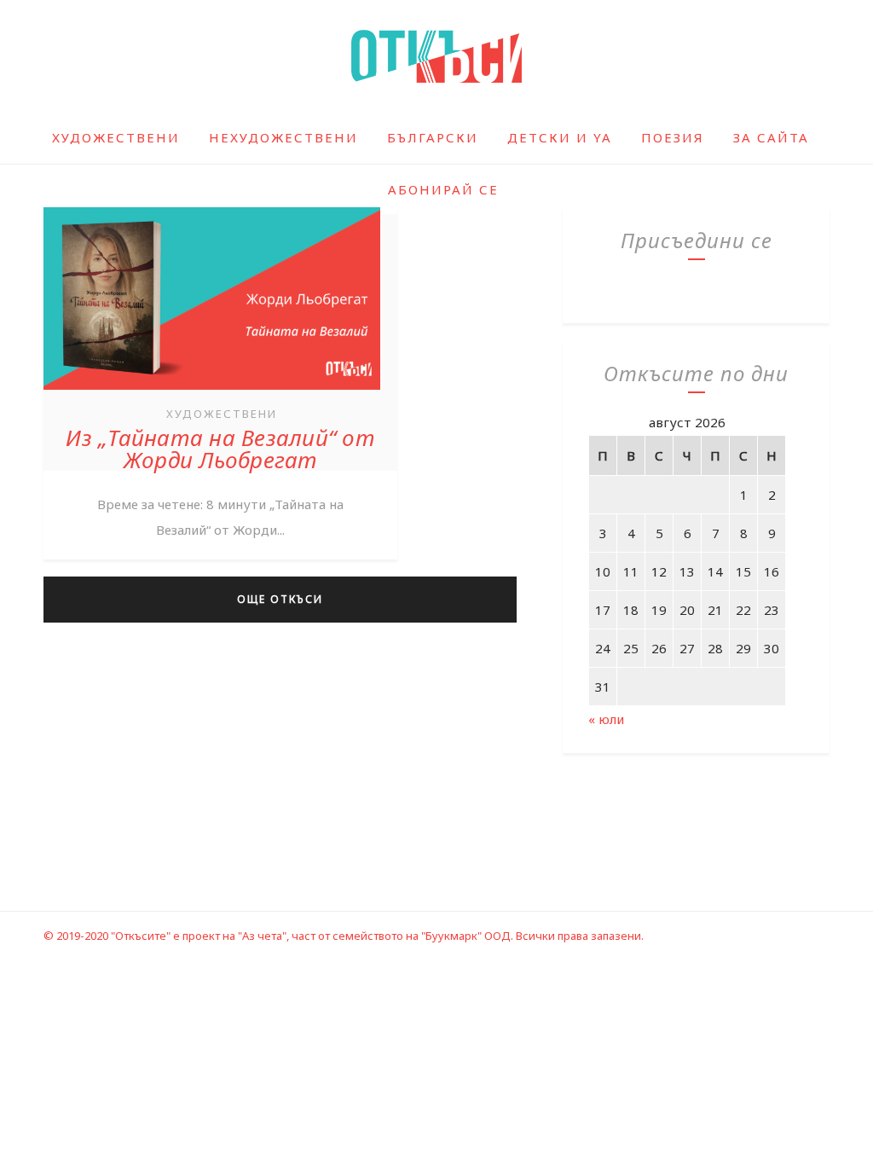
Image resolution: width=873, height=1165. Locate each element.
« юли (606, 718)
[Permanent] (211, 391)
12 (659, 571)
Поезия (672, 137)
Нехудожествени (283, 137)
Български (432, 137)
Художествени (116, 137)
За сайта (771, 137)
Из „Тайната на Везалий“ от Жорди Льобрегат (220, 448)
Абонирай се (443, 189)
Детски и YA (559, 137)
